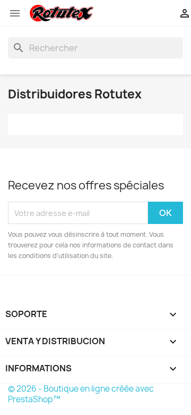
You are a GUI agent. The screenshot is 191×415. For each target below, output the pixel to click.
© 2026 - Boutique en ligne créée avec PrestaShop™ (81, 394)
